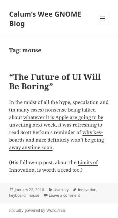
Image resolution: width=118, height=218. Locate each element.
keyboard (17, 195)
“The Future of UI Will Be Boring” (55, 81)
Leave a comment (64, 195)
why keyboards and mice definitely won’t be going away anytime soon (56, 139)
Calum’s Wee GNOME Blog (45, 18)
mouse (33, 195)
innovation (87, 189)
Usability (61, 189)
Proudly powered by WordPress (37, 210)
